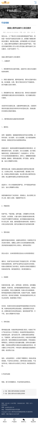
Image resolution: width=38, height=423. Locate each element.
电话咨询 (33, 421)
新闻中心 (23, 421)
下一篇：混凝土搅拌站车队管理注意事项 (14, 393)
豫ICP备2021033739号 (12, 414)
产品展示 (14, 421)
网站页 (5, 421)
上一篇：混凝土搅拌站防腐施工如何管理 (14, 391)
